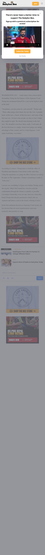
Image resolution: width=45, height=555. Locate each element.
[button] (42, 3)
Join (35, 4)
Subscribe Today (22, 51)
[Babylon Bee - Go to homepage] (9, 3)
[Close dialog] (40, 13)
